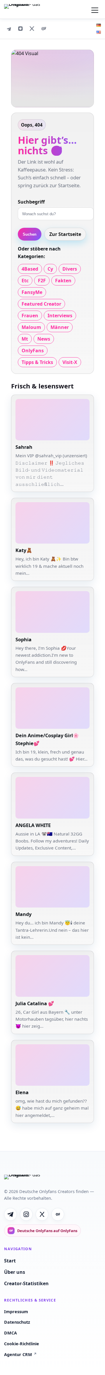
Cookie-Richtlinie (21, 1343)
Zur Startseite (65, 234)
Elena (22, 1092)
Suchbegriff (31, 202)
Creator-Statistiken (26, 1283)
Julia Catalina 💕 (34, 1003)
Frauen (30, 315)
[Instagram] (20, 28)
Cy (50, 269)
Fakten (63, 280)
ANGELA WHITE (33, 825)
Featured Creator (41, 304)
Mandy (23, 914)
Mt (25, 339)
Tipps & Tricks (37, 362)
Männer (59, 327)
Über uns (14, 1272)
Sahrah (23, 447)
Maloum (31, 327)
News (43, 339)
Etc (25, 280)
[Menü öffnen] (95, 9)
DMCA (10, 1333)
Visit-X (69, 362)
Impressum (16, 1311)
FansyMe (32, 292)
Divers (69, 269)
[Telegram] (8, 28)
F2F (42, 280)
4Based (30, 269)
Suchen (29, 234)
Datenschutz (17, 1322)
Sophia (23, 639)
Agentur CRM (20, 1354)
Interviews (60, 315)
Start (10, 1260)
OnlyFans (33, 350)
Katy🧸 (23, 550)
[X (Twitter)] (32, 28)
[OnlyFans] (43, 28)
